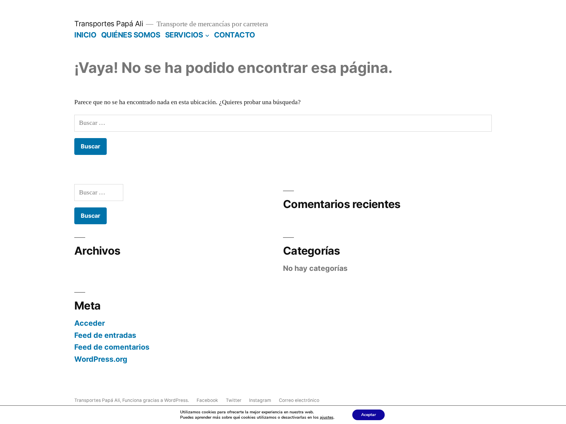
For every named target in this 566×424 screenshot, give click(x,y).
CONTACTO (234, 34)
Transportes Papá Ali (108, 23)
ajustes (326, 417)
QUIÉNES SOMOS (130, 34)
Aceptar (368, 415)
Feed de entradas (105, 335)
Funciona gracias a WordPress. (156, 400)
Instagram (260, 400)
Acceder (89, 323)
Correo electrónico (299, 400)
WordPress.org (100, 359)
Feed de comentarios (111, 347)
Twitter (233, 400)
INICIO (85, 34)
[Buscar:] (283, 123)
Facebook (207, 400)
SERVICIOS (184, 34)
